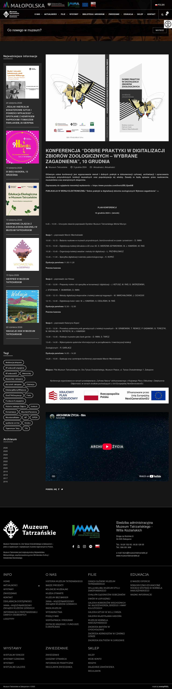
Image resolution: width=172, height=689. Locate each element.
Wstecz (160, 30)
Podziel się (51, 489)
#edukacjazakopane (14, 362)
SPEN (34, 417)
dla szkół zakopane (14, 384)
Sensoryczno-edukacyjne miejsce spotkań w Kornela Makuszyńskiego (146, 588)
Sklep (91, 655)
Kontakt (8, 597)
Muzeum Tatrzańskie (58, 167)
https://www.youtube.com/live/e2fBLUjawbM (113, 185)
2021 (5, 464)
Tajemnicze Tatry (12, 428)
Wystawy (8, 589)
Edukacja (30, 384)
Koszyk (92, 663)
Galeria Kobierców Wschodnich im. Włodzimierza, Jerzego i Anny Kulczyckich (107, 605)
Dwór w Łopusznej (99, 599)
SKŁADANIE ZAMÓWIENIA (101, 667)
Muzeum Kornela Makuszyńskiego (98, 621)
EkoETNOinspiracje (14, 395)
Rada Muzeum (53, 608)
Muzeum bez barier (57, 597)
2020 (5, 468)
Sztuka (27, 423)
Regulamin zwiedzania (59, 667)
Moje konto (94, 659)
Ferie (29, 395)
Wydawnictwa (54, 612)
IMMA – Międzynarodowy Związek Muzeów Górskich (19, 606)
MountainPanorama (29, 412)
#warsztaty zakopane (14, 379)
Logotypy (8, 619)
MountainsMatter (12, 417)
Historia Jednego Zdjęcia (16, 406)
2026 (5, 447)
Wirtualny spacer (13, 655)
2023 (5, 458)
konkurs (34, 406)
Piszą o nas (52, 616)
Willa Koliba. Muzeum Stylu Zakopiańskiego (104, 589)
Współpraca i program (59, 620)
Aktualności (98, 167)
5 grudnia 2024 (80, 167)
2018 (5, 474)
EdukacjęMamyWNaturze (16, 390)
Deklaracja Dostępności (17, 601)
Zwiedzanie (10, 593)
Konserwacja (11, 412)
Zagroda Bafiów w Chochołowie (99, 628)
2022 (5, 461)
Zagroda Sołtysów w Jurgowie (106, 640)
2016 (5, 481)
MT (25, 417)
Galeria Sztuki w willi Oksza (104, 612)
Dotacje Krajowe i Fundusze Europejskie (62, 625)
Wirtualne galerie (14, 667)
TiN (26, 428)
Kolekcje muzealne (57, 589)
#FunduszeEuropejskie (15, 368)
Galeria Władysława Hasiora (104, 616)
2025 (5, 451)
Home (6, 581)
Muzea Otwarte (55, 593)
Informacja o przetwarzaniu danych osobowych (20, 613)
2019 (5, 471)
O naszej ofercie (140, 581)
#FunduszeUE (11, 373)
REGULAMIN (94, 671)
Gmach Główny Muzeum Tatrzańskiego (101, 582)
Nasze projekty (55, 585)
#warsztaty (26, 373)
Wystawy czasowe (13, 659)
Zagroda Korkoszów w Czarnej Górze (106, 634)
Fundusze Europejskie (15, 401)
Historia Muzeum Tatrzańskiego (64, 581)
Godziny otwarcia (56, 659)
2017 (5, 478)
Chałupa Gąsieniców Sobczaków (106, 595)
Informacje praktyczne (59, 663)
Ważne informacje (141, 595)
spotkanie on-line (12, 423)
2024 (5, 454)
